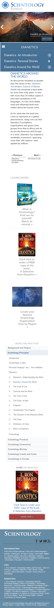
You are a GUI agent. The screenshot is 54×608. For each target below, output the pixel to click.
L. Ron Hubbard (10, 568)
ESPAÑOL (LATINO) (20, 558)
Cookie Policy (20, 605)
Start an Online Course (12, 587)
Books (35, 570)
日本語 (30, 554)
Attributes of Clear (21, 424)
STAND (8, 591)
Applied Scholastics (11, 593)
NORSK (40, 556)
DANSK (7, 554)
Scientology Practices (18, 439)
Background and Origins (19, 348)
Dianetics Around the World (21, 67)
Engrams (17, 405)
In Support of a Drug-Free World (31, 593)
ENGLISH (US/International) (14, 551)
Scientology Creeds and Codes (22, 454)
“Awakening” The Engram (24, 410)
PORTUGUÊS (29, 560)
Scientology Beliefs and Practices (29, 568)
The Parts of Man (20, 401)
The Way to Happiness (20, 591)
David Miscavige (20, 585)
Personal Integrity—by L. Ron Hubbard (25, 367)
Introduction (14, 358)
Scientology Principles (18, 353)
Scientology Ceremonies (19, 444)
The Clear (17, 419)
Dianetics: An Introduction (20, 55)
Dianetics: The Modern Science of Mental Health (25, 86)
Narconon (41, 591)
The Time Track (20, 396)
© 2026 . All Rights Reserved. (26, 603)
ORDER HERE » (27, 516)
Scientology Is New (17, 363)
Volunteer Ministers (19, 570)
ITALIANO (18, 560)
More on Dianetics (21, 429)
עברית (24, 553)
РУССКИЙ (39, 554)
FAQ (29, 570)
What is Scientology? (27, 583)
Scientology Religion (11, 583)
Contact (29, 572)
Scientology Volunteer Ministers (33, 587)
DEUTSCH (24, 556)
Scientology (14, 434)
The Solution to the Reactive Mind (28, 415)
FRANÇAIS (15, 554)
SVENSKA (8, 558)
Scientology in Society (18, 459)
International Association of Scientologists (19, 589)
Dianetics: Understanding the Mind (28, 377)
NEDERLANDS (12, 556)
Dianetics (13, 372)
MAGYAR (31, 556)
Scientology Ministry (17, 449)
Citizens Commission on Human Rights (23, 596)
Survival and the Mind (22, 391)
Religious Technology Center (37, 585)
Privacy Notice (8, 605)
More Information (18, 572)
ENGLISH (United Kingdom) (36, 551)
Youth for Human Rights (27, 595)
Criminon (33, 591)
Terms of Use (31, 605)
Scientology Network (33, 581)
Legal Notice (42, 605)
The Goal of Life (20, 386)
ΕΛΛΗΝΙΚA (9, 560)
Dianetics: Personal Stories (21, 61)
